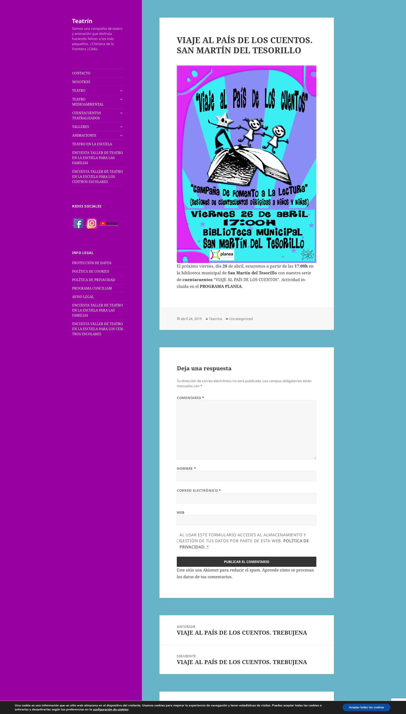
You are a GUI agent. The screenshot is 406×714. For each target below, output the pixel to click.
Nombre (186, 468)
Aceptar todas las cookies (366, 707)
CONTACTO (81, 73)
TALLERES (80, 126)
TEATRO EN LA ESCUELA (92, 144)
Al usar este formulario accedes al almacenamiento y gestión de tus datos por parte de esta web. (244, 541)
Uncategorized (241, 318)
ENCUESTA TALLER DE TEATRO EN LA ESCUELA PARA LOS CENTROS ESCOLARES (97, 176)
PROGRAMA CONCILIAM (92, 288)
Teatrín (82, 21)
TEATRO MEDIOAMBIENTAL (88, 102)
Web (181, 512)
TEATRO (78, 90)
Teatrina (215, 318)
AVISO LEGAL (83, 296)
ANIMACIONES (84, 135)
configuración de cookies (110, 709)
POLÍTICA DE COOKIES (90, 271)
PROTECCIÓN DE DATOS (91, 263)
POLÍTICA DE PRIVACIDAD (93, 279)
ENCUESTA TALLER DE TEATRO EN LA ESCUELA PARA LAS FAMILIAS (97, 157)
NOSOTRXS (81, 82)
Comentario (190, 397)
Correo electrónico (199, 490)
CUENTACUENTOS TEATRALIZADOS (86, 115)
